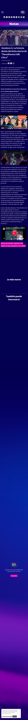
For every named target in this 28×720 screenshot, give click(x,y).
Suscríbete (14, 575)
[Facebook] (4, 17)
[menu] (2, 12)
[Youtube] (11, 17)
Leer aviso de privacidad (7, 716)
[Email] (21, 17)
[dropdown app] (19, 17)
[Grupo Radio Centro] (16, 17)
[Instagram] (9, 17)
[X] (7, 17)
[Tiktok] (14, 17)
